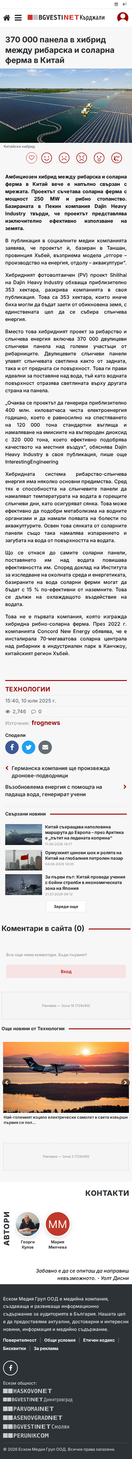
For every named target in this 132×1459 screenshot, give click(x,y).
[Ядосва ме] (84, 157)
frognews (46, 722)
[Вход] (123, 18)
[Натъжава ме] (119, 157)
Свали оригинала (21, 75)
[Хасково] (27, 1391)
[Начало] (6, 18)
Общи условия (60, 1340)
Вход (66, 971)
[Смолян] (36, 1426)
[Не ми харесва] (66, 157)
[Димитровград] (37, 1400)
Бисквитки (14, 1348)
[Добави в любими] (32, 157)
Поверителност (20, 1340)
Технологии (27, 689)
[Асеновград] (32, 1417)
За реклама (46, 1348)
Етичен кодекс (99, 1340)
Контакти (107, 1193)
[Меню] (18, 18)
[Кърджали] (66, 18)
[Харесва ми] (49, 157)
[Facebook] (10, 1368)
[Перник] (26, 1435)
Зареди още (66, 906)
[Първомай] (28, 1408)
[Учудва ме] (101, 157)
